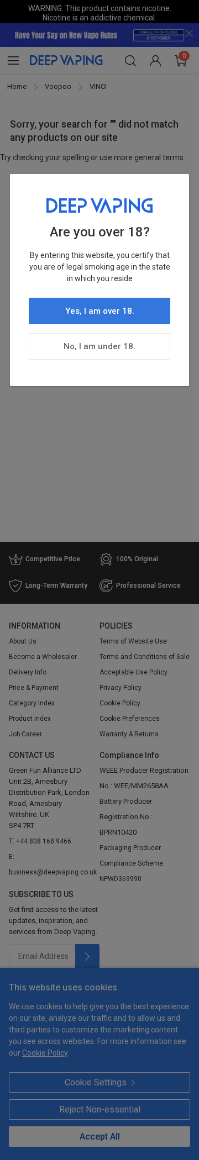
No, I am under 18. (99, 346)
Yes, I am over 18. (99, 311)
